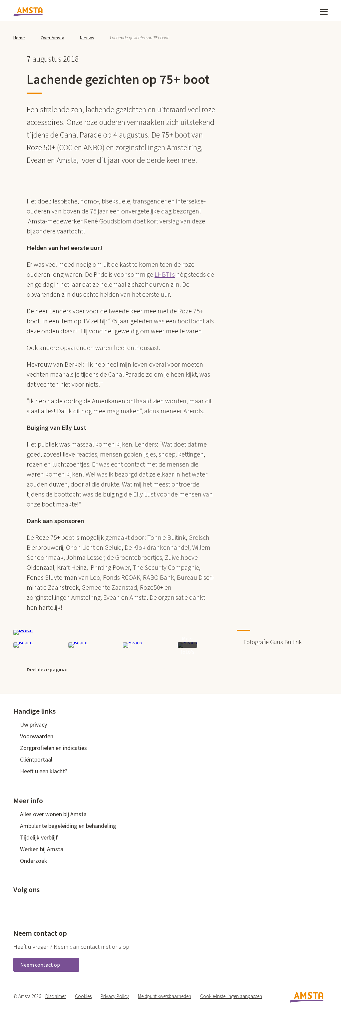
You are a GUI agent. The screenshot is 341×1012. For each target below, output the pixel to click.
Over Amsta (52, 38)
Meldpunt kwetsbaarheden (164, 996)
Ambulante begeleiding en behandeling (68, 826)
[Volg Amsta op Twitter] (27, 904)
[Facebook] (94, 669)
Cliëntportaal (36, 759)
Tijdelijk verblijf (39, 837)
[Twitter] (80, 669)
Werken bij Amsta (41, 849)
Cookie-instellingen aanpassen (231, 996)
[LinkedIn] (108, 669)
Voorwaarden (36, 736)
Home (19, 38)
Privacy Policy (115, 996)
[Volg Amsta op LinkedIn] (38, 904)
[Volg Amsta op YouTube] (49, 904)
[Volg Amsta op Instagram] (60, 904)
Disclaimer (55, 996)
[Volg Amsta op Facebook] (16, 904)
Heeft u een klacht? (43, 771)
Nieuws (87, 38)
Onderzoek (33, 860)
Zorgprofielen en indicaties (53, 748)
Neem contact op (40, 964)
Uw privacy (33, 724)
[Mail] (123, 669)
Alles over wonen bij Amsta (53, 814)
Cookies (83, 996)
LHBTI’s (165, 274)
